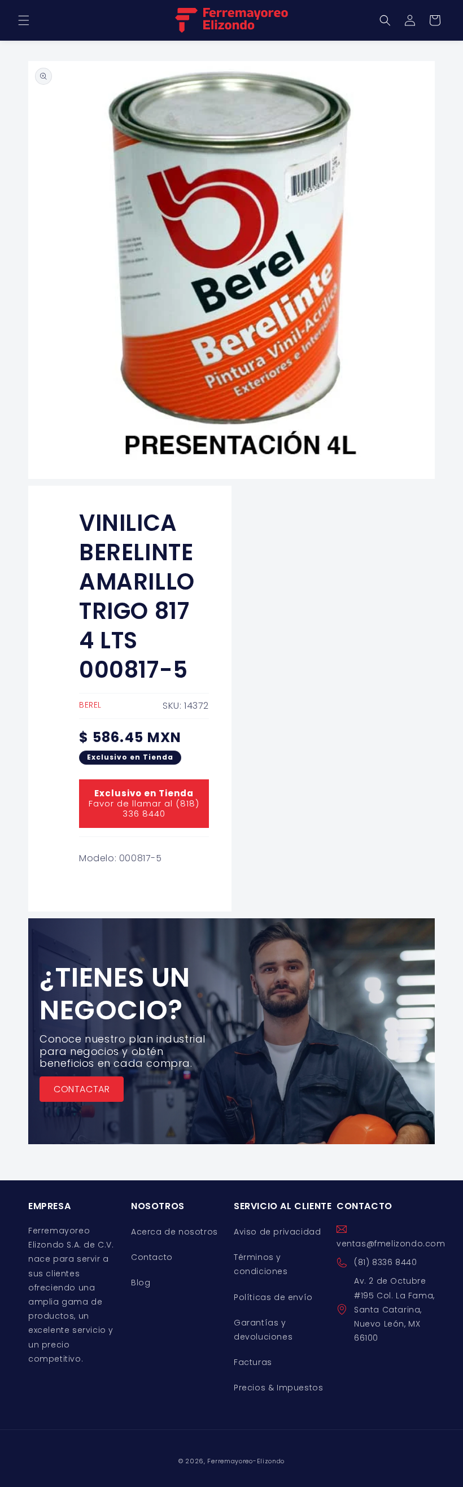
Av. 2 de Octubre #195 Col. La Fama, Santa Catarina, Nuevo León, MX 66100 (394, 1309)
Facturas (253, 1362)
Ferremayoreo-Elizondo (246, 1461)
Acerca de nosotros (174, 1231)
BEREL (90, 704)
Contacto (152, 1257)
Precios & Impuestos (278, 1387)
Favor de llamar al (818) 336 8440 (144, 803)
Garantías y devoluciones (263, 1329)
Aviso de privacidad (277, 1231)
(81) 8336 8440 (385, 1262)
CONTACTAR (82, 1088)
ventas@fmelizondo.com (391, 1243)
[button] (23, 20)
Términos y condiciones (261, 1264)
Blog (140, 1282)
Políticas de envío (273, 1297)
